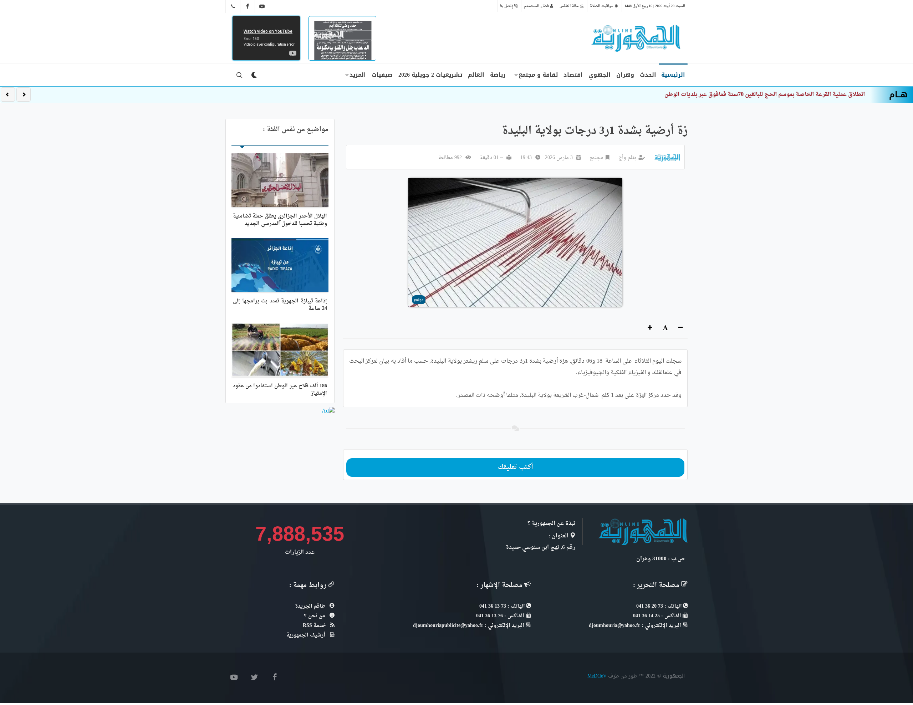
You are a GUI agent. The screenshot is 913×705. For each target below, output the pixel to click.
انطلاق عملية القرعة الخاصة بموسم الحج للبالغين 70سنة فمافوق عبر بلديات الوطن (764, 94)
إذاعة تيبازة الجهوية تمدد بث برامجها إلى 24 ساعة (280, 304)
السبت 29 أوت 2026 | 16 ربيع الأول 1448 (654, 6)
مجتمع (596, 158)
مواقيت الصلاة (602, 6)
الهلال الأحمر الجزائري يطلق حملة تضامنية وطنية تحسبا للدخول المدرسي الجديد (280, 220)
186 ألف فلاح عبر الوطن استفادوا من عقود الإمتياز (280, 389)
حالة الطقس (570, 6)
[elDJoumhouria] (262, 6)
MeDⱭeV (597, 676)
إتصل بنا (507, 6)
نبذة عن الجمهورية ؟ (551, 523)
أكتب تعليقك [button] (515, 467)
